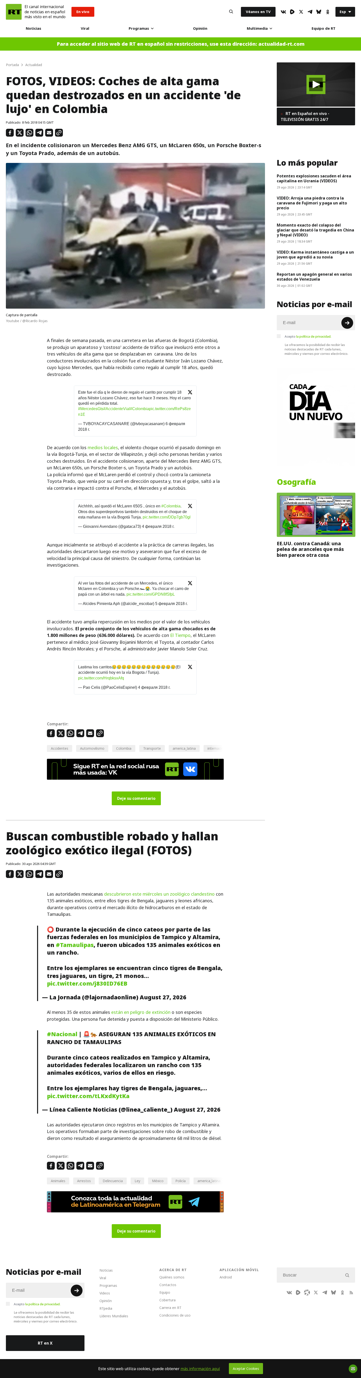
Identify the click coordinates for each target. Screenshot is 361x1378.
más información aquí (200, 1369)
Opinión (200, 28)
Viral (85, 28)
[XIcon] (301, 12)
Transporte (152, 748)
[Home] (14, 12)
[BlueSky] (319, 12)
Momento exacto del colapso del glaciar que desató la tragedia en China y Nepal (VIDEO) (315, 230)
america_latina (184, 748)
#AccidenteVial (116, 409)
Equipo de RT (323, 28)
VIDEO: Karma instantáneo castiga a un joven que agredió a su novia (315, 254)
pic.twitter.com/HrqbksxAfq (101, 678)
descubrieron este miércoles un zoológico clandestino (159, 894)
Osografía (296, 482)
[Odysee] (307, 1292)
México (158, 1180)
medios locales (103, 447)
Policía (180, 1180)
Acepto (308, 336)
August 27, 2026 (163, 997)
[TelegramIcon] (310, 12)
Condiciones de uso (175, 1315)
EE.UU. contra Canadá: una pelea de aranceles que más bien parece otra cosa (310, 549)
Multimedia (257, 28)
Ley (137, 1180)
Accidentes (59, 748)
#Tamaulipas (75, 945)
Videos (104, 1293)
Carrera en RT (170, 1307)
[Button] (231, 12)
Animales (58, 1180)
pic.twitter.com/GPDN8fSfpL (150, 594)
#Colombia (139, 409)
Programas (139, 28)
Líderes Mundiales (113, 1316)
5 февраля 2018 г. (171, 604)
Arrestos (84, 1180)
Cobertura (167, 1300)
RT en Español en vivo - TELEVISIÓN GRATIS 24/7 (305, 116)
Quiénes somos (171, 1277)
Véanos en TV (258, 11)
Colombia (123, 748)
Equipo (164, 1292)
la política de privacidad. (313, 336)
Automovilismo (92, 748)
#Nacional (62, 1034)
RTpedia (105, 1308)
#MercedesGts (90, 409)
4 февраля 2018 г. (158, 526)
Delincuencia (113, 1180)
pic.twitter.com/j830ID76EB (87, 983)
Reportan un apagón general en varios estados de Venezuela (314, 276)
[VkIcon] (283, 12)
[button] (316, 84)
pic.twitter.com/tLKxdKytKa (88, 1096)
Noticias (33, 28)
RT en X (45, 1343)
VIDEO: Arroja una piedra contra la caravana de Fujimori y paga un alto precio (312, 203)
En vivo (82, 11)
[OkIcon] (328, 12)
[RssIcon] (351, 1292)
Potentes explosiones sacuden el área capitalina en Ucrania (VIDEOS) (314, 178)
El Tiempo (180, 635)
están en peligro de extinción (140, 1012)
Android (226, 1277)
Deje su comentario (136, 798)
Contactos (167, 1284)
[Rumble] (292, 12)
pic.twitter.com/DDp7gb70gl (167, 517)
